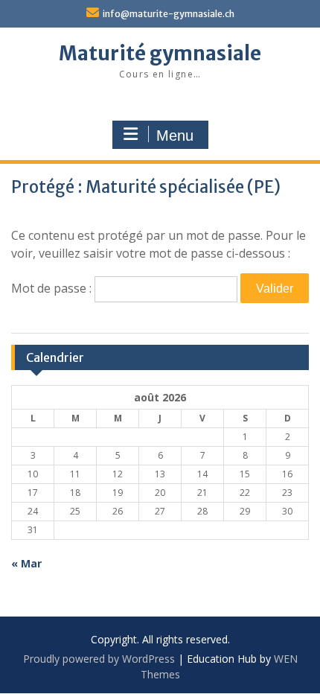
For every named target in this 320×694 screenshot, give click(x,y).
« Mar (26, 563)
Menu (174, 135)
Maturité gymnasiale (160, 53)
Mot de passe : (53, 288)
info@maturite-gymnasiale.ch (168, 13)
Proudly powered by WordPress (99, 659)
